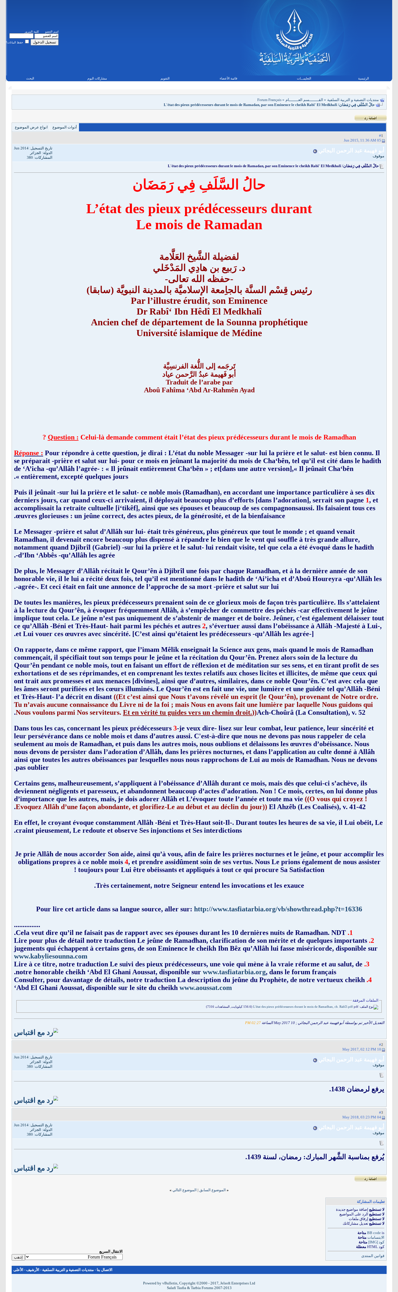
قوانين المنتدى (372, 1256)
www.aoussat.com (205, 987)
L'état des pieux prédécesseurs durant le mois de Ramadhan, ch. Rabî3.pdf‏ (303, 1006)
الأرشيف (32, 1270)
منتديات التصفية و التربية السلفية (353, 100)
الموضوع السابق (212, 1190)
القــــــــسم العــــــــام (304, 100)
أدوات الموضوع (64, 127)
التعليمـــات (304, 78)
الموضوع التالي (184, 1190)
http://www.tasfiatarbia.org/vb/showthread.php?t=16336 (278, 909)
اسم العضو (52, 31)
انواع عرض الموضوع (31, 127)
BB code (374, 1233)
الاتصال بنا (104, 1270)
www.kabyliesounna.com (50, 956)
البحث (30, 78)
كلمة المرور (31, 31)
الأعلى (18, 1270)
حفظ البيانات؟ (15, 42)
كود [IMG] (376, 1242)
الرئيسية (363, 78)
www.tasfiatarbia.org (234, 972)
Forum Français (269, 100)
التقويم (165, 78)
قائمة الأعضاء (228, 78)
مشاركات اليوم (97, 78)
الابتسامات (375, 1237)
